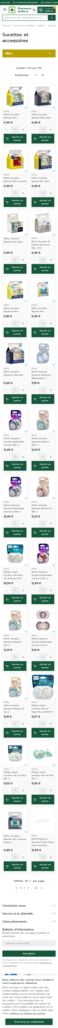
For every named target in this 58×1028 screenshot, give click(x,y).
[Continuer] (41, 888)
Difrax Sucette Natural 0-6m (11, 310)
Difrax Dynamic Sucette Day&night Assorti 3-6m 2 (42, 575)
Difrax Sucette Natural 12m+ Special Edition (15, 839)
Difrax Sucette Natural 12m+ (11, 116)
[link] (17, 888)
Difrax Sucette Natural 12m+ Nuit (13, 240)
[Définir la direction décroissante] (42, 75)
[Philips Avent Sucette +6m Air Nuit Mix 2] (42, 753)
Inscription (29, 953)
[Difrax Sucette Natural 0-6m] (15, 290)
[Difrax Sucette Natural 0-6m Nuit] (15, 353)
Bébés (41, 25)
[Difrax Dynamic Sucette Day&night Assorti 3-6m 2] (42, 553)
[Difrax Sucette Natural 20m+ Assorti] (15, 159)
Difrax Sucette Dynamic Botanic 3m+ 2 (13, 642)
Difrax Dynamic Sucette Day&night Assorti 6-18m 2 (14, 508)
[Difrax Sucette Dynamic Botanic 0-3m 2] (15, 687)
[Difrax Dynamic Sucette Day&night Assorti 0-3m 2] (42, 620)
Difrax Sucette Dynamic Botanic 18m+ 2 (40, 442)
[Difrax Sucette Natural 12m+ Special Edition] (15, 820)
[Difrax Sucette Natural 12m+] (15, 96)
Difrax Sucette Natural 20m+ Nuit (41, 116)
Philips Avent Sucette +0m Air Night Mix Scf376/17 (42, 708)
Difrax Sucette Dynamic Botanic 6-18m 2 (42, 508)
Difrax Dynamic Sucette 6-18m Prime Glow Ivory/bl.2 (43, 842)
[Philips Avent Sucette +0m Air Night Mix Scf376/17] (42, 687)
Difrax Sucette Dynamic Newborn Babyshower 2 (41, 375)
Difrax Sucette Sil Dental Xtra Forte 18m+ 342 (41, 245)
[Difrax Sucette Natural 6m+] (42, 290)
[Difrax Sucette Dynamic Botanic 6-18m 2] (42, 487)
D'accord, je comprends (29, 1022)
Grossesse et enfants (24, 25)
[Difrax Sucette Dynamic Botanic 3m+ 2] (15, 620)
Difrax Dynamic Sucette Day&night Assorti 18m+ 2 (14, 442)
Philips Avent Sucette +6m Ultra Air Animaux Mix (13, 575)
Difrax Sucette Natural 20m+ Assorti (15, 179)
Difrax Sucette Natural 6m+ (39, 310)
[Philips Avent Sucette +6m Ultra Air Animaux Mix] (15, 553)
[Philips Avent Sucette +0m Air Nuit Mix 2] (15, 753)
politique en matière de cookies (27, 1013)
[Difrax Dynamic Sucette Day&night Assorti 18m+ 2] (15, 420)
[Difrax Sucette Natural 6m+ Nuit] (42, 159)
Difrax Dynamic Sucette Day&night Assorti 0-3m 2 (42, 642)
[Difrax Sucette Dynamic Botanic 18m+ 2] (42, 420)
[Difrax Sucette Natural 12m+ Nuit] (15, 223)
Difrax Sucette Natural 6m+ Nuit (40, 179)
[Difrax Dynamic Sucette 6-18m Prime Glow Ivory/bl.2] (42, 820)
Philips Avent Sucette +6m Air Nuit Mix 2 (43, 775)
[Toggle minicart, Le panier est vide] (40, 10)
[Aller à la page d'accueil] (20, 10)
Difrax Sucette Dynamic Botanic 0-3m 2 (14, 708)
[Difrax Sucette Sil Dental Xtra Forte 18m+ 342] (42, 223)
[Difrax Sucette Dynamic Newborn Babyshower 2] (42, 353)
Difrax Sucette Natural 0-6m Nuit (13, 373)
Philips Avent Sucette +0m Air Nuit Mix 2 (15, 775)
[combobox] (25, 18)
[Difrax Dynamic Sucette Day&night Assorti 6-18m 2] (15, 487)
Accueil (6, 25)
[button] (29, 53)
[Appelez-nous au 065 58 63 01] (34, 9)
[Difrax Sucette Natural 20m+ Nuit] (42, 96)
